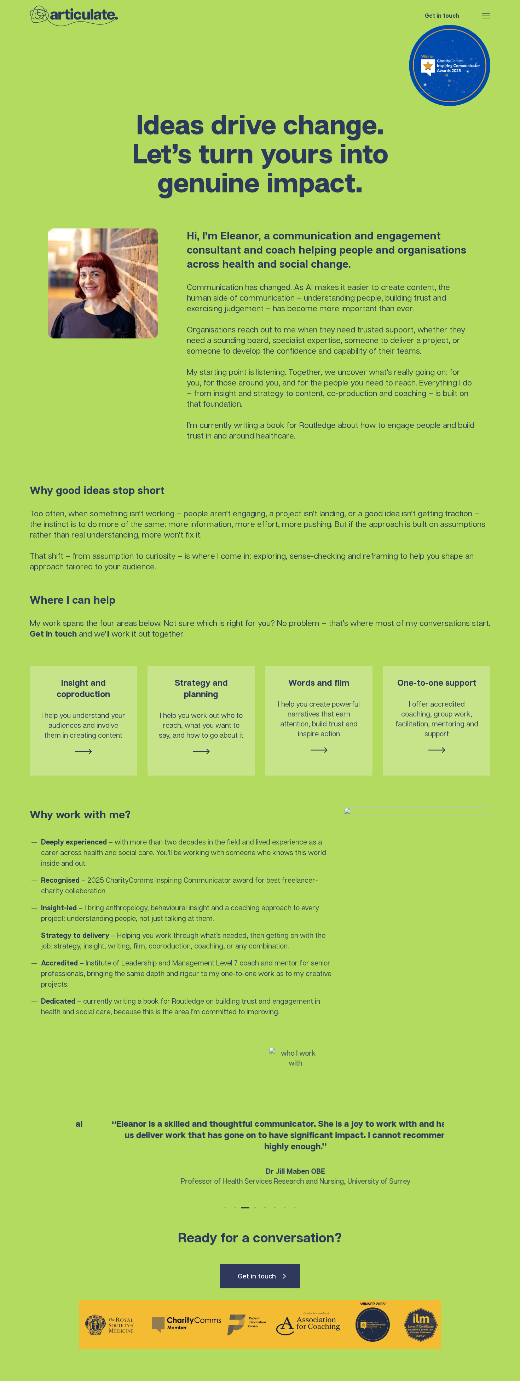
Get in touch (442, 15)
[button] (225, 1207)
